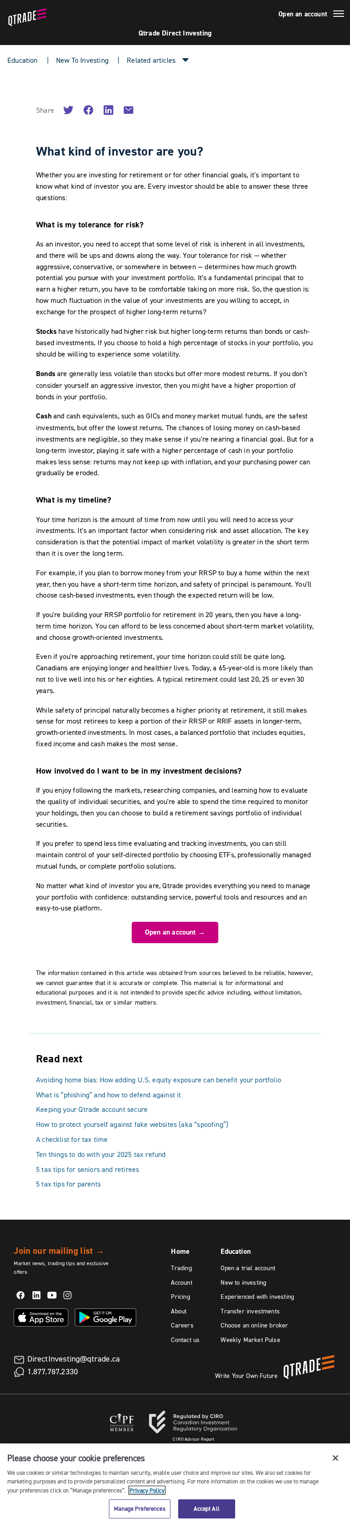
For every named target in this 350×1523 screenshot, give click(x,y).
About (178, 1311)
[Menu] (338, 15)
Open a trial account (248, 1268)
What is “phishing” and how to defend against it (108, 1094)
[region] (175, 1483)
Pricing (180, 1296)
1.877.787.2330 (52, 1372)
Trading (181, 1268)
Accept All (207, 1508)
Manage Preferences (139, 1508)
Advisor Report (194, 1439)
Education (22, 60)
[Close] (335, 1458)
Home (180, 1251)
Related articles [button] (151, 60)
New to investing (243, 1282)
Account (181, 1282)
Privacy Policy (147, 1490)
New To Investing (82, 60)
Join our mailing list (59, 1251)
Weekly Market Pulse (250, 1340)
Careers (182, 1325)
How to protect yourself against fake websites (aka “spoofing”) (132, 1124)
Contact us (185, 1340)
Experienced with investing (257, 1296)
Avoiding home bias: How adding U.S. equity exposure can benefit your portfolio (158, 1079)
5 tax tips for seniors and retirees (87, 1169)
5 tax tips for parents (68, 1183)
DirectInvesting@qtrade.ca (73, 1359)
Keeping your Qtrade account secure (92, 1109)
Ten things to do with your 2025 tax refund (101, 1154)
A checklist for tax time (72, 1139)
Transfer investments (250, 1311)
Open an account (302, 14)
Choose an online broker (254, 1325)
